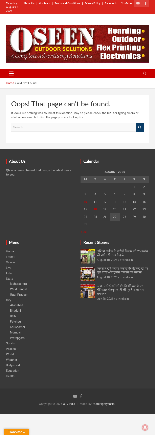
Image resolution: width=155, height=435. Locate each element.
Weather (11, 360)
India (9, 273)
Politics (11, 349)
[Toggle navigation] (11, 73)
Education (12, 371)
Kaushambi (17, 327)
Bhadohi (15, 310)
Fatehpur (16, 321)
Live (8, 268)
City (8, 300)
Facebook (111, 3)
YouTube (126, 3)
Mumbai (15, 332)
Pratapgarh (17, 338)
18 (95, 209)
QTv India (69, 404)
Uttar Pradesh (19, 294)
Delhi (13, 316)
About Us (29, 3)
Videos (10, 262)
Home (10, 251)
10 (85, 202)
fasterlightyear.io (104, 404)
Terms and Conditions (67, 3)
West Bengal (18, 289)
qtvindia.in (126, 259)
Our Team (44, 3)
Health (10, 376)
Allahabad (16, 305)
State (9, 278)
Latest (10, 257)
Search (140, 127)
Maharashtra (18, 284)
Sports (10, 343)
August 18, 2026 (107, 259)
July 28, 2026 (105, 298)
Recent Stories (96, 243)
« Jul (84, 232)
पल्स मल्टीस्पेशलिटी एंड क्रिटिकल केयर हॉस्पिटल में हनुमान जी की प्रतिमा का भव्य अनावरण (120, 289)
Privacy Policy (92, 3)
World (10, 354)
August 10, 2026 (107, 277)
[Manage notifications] (145, 427)
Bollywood (13, 365)
